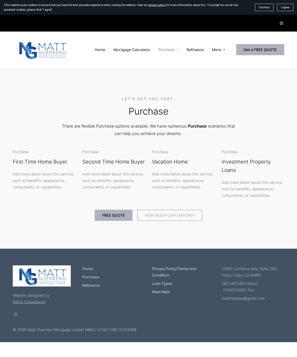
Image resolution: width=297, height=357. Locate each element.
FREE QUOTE (113, 215)
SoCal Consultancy (29, 301)
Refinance (91, 285)
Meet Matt (161, 291)
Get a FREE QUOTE (260, 49)
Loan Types (162, 283)
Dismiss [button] (264, 7)
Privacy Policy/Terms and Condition (174, 271)
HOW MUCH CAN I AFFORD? (170, 215)
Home (87, 268)
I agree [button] (285, 7)
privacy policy (157, 5)
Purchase (90, 277)
